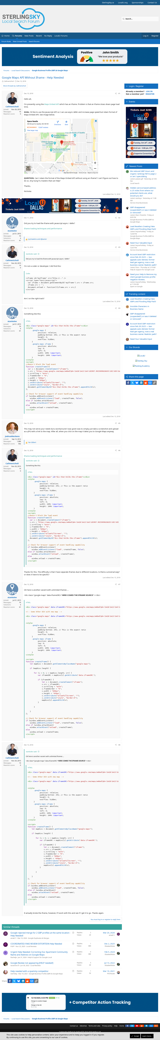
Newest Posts (135, 166)
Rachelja (13, 957)
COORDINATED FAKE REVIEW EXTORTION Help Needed (36, 943)
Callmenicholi (9, 81)
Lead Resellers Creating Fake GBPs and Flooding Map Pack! (143, 227)
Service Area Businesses (139, 203)
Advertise (83, 1026)
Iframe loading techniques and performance (43, 228)
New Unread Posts (20, 41)
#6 (119, 450)
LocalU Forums (61, 35)
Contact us (74, 1026)
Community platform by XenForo (80, 1032)
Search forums (34, 41)
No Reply (48, 35)
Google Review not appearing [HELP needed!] (31, 963)
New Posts (29, 35)
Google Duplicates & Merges (38, 938)
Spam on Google (136, 286)
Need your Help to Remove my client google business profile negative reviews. (143, 277)
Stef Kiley (13, 974)
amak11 (13, 938)
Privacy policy (107, 1026)
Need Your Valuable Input (141, 243)
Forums (18, 35)
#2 (119, 218)
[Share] (116, 93)
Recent (39, 35)
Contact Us (152, 2)
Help (116, 1026)
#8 (119, 745)
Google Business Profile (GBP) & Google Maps (46, 974)
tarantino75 (14, 965)
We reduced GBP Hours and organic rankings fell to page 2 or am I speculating (143, 174)
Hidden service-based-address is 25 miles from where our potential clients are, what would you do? (143, 192)
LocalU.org (123, 2)
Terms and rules (94, 1026)
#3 (119, 247)
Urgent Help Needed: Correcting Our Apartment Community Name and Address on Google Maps (39, 953)
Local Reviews (31, 946)
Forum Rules (6, 41)
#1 (119, 93)
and (37, 239)
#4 (119, 308)
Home (7, 35)
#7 (119, 584)
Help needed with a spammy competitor (29, 971)
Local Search (134, 183)
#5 (119, 423)
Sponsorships (137, 2)
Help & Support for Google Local (40, 957)
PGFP (12, 946)
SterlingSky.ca (108, 2)
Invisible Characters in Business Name (139, 307)
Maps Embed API (52, 104)
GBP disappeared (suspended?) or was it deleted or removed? (143, 210)
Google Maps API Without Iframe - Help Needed (33, 77)
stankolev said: (31, 254)
